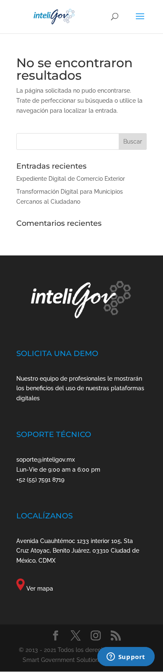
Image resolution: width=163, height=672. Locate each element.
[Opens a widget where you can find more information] (126, 657)
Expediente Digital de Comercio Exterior (70, 178)
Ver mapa (39, 588)
